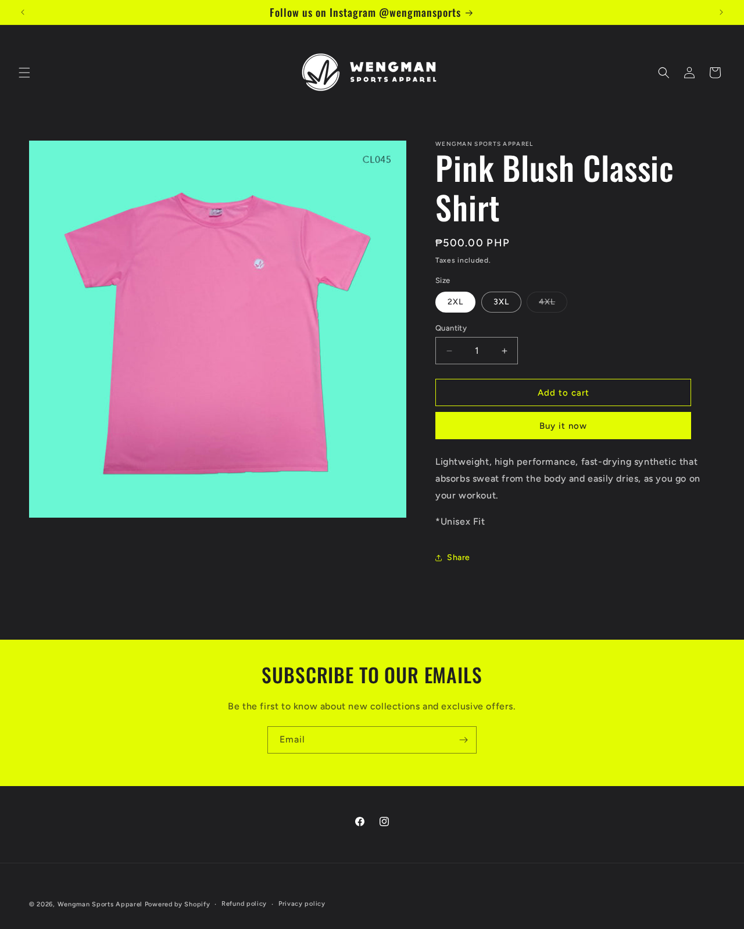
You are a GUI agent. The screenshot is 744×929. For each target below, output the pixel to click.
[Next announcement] (721, 12)
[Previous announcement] (22, 12)
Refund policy (244, 904)
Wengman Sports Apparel (100, 904)
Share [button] (458, 557)
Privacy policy (302, 904)
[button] (24, 72)
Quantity (451, 328)
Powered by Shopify (177, 904)
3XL (501, 302)
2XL (455, 302)
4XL (553, 304)
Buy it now (563, 426)
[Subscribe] (463, 740)
